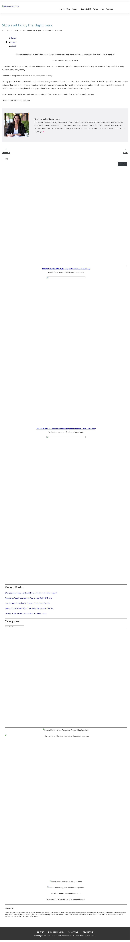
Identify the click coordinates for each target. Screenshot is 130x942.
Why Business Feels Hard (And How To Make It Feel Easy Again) (31, 593)
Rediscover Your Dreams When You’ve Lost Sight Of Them (28, 598)
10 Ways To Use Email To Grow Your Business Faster (26, 614)
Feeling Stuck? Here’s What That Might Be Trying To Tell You (29, 608)
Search (122, 164)
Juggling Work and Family (29, 31)
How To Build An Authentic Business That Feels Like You (27, 603)
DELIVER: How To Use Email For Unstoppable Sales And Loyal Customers (65, 429)
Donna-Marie (13, 31)
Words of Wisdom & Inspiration (50, 31)
